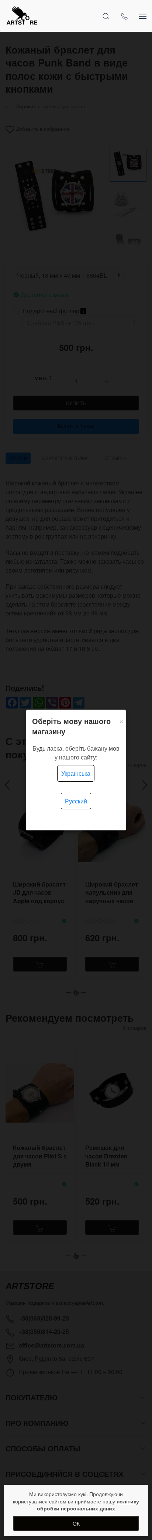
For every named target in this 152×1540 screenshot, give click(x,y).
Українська (75, 773)
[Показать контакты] (124, 16)
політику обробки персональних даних (88, 1505)
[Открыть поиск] (106, 16)
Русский (76, 801)
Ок (76, 1523)
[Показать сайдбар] (143, 16)
